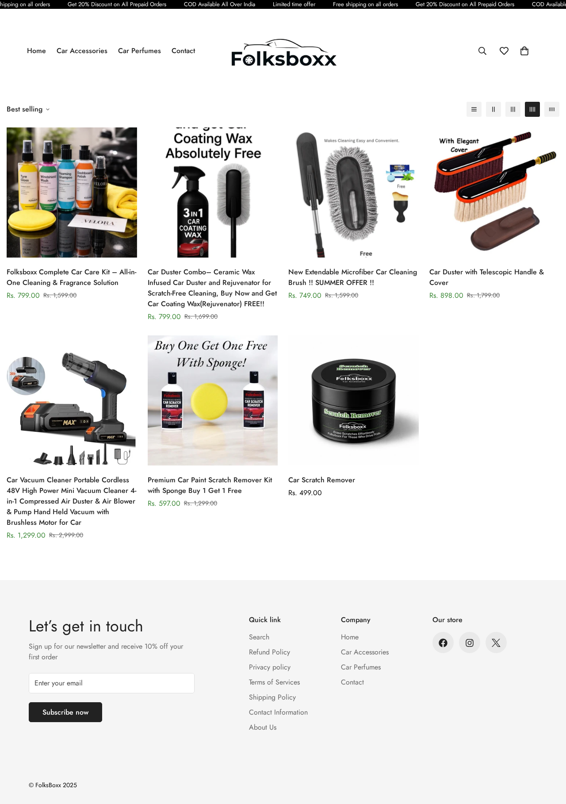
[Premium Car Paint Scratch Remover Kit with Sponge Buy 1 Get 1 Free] (213, 400)
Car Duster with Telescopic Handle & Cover (486, 277)
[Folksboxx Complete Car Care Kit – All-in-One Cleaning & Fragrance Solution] (72, 192)
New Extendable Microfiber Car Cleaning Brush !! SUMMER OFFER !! (352, 277)
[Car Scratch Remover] (353, 400)
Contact (183, 51)
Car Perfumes (139, 51)
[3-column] (512, 109)
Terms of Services (274, 682)
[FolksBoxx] (283, 51)
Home (36, 51)
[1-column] (474, 109)
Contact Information (278, 713)
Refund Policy (269, 652)
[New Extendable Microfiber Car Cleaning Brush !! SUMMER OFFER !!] (353, 192)
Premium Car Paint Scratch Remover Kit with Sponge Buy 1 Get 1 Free (210, 484)
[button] (524, 51)
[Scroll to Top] (549, 756)
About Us (262, 728)
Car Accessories (82, 51)
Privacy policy (270, 667)
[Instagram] (469, 643)
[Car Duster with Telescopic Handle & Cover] (494, 192)
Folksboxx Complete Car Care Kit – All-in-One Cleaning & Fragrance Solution (71, 277)
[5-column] (551, 109)
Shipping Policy (272, 697)
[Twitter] (496, 643)
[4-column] (532, 109)
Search (259, 637)
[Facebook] (443, 643)
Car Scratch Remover (321, 479)
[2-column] (493, 109)
